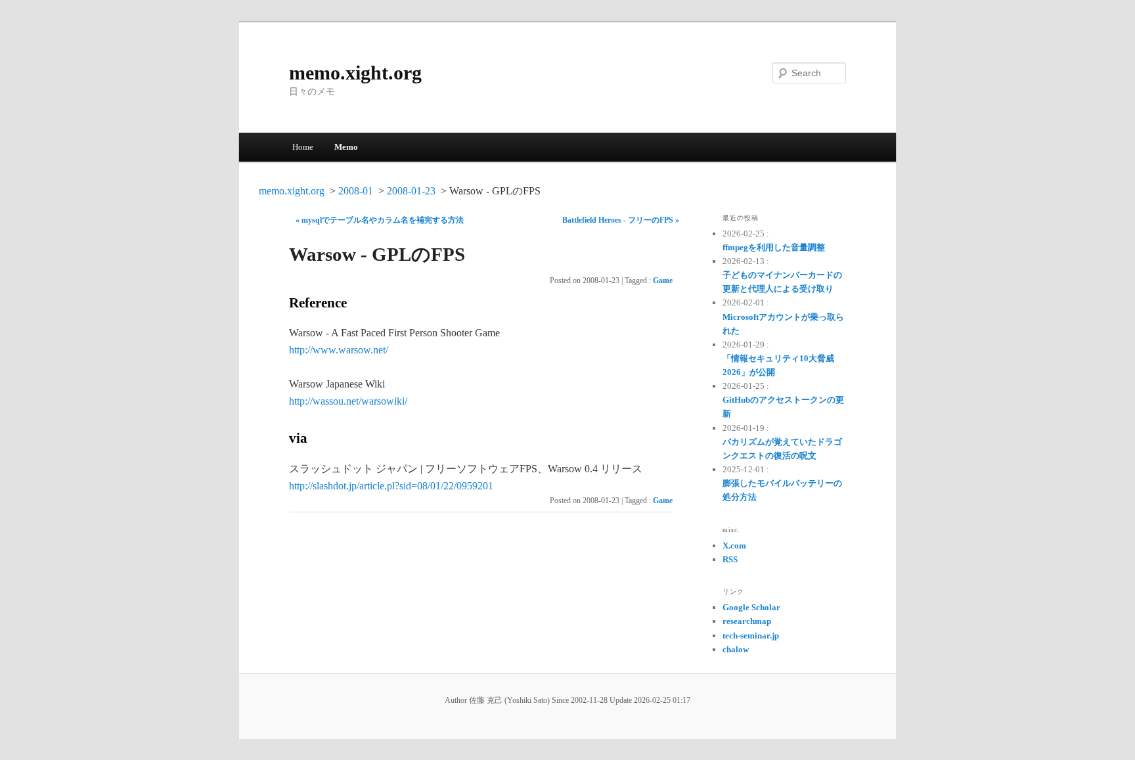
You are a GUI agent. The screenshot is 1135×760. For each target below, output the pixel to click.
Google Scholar (751, 607)
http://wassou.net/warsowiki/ (348, 401)
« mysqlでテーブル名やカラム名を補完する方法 (380, 220)
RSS (730, 559)
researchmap (747, 621)
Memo (346, 147)
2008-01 (355, 190)
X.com (734, 545)
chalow (736, 649)
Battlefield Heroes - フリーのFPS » (620, 220)
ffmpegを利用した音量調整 (774, 247)
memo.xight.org (355, 72)
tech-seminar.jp (751, 635)
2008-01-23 (411, 190)
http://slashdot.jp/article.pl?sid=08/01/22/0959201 (391, 485)
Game (663, 280)
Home (302, 147)
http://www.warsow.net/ (338, 349)
